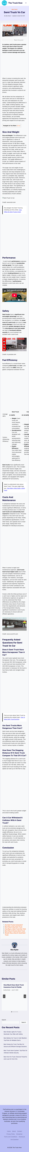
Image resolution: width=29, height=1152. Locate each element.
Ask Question (15, 1139)
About (14, 1131)
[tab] (11, 1011)
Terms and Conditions (10, 1136)
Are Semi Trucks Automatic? (14, 925)
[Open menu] (25, 3)
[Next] (25, 996)
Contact (19, 1131)
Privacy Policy (11, 1134)
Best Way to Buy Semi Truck (13, 927)
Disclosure (22, 1136)
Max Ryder (8, 15)
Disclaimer (19, 1134)
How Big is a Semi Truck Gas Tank (15, 929)
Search (4, 1020)
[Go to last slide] (4, 996)
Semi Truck (14, 9)
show (18, 125)
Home (9, 1131)
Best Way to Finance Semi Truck (15, 931)
